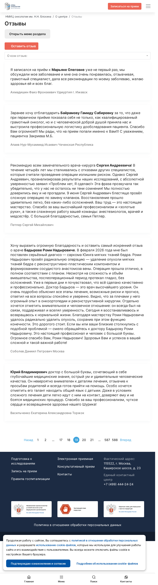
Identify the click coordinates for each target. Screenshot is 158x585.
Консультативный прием (76, 466)
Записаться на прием (124, 6)
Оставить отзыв (23, 46)
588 (115, 440)
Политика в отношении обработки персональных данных (77, 525)
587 (107, 440)
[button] (77, 55)
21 (91, 440)
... (53, 440)
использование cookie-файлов (56, 545)
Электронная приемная (75, 459)
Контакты (64, 474)
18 (68, 440)
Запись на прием (24, 471)
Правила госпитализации (30, 479)
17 (60, 440)
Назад (28, 440)
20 (84, 440)
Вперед (125, 440)
